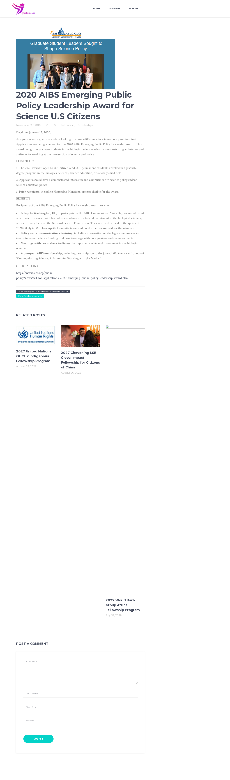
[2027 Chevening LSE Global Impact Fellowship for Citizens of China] (80, 336)
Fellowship (67, 125)
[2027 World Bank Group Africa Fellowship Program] (125, 460)
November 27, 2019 (28, 125)
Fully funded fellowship (30, 296)
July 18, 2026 (113, 615)
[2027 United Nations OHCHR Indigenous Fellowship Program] (36, 335)
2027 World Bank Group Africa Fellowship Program (123, 605)
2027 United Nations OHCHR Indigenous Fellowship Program (33, 356)
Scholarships (85, 125)
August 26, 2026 (26, 366)
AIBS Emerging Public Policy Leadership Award (43, 291)
